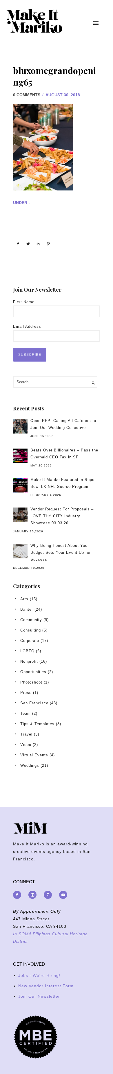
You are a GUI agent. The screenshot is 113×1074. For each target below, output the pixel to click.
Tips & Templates (37, 724)
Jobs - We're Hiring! (39, 975)
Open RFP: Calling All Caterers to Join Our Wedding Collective (63, 424)
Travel (26, 734)
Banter (26, 609)
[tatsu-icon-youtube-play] (63, 895)
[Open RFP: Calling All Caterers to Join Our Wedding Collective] (20, 426)
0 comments (26, 94)
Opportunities (33, 672)
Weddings (29, 765)
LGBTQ (27, 651)
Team (25, 713)
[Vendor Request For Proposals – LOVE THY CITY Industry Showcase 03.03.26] (20, 515)
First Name (23, 302)
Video (25, 744)
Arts (24, 599)
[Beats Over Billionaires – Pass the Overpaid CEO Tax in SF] (20, 456)
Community (31, 620)
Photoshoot (31, 682)
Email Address (27, 326)
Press (26, 692)
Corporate (29, 640)
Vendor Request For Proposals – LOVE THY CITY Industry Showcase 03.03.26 (62, 516)
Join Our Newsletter (39, 996)
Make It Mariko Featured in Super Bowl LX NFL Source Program (63, 483)
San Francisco (34, 703)
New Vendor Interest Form (46, 986)
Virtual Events (34, 755)
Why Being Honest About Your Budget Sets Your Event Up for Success (60, 552)
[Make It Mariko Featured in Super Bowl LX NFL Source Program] (20, 485)
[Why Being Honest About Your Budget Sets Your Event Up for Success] (20, 551)
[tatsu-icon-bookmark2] (49, 895)
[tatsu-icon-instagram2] (33, 895)
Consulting (30, 630)
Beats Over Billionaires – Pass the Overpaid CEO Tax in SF (64, 453)
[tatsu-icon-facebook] (18, 895)
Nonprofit (29, 661)
